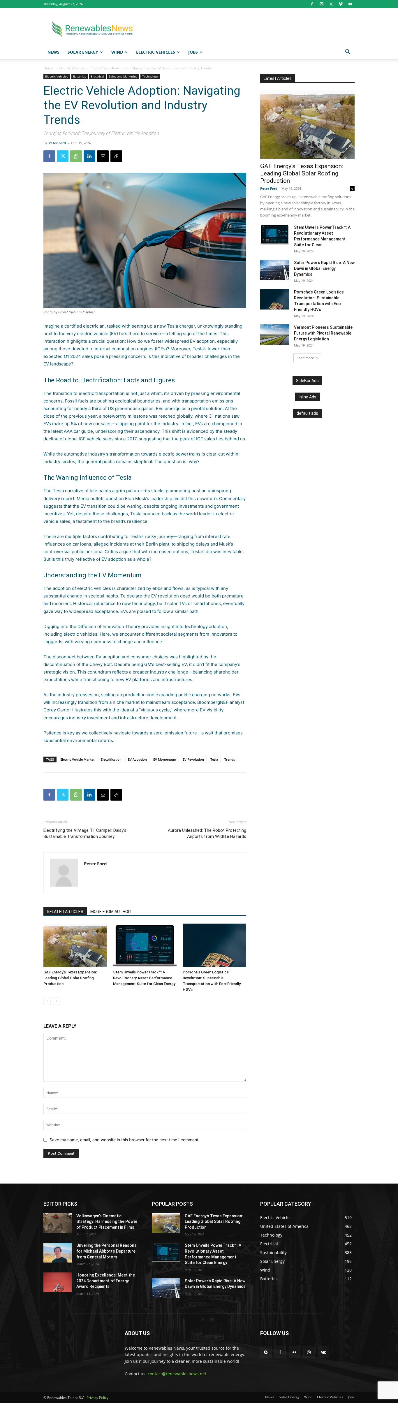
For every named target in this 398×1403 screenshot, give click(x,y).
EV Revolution (193, 759)
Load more (305, 357)
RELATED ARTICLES (65, 911)
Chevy (96, 664)
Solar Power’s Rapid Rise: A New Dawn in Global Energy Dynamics (324, 268)
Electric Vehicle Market (77, 759)
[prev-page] (47, 1001)
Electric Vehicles (155, 52)
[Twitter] (331, 4)
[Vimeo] (340, 4)
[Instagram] (321, 4)
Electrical (97, 76)
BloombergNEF (212, 702)
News (53, 52)
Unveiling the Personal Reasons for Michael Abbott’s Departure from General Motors (106, 1251)
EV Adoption (137, 759)
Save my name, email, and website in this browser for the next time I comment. (125, 1139)
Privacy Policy (97, 1397)
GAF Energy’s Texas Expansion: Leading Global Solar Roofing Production (70, 978)
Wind (117, 52)
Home (48, 68)
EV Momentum (164, 759)
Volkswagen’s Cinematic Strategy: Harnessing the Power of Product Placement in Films (107, 1222)
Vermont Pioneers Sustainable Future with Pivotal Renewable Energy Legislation (323, 333)
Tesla (172, 326)
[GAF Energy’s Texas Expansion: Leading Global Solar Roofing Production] (75, 945)
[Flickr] (294, 1352)
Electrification (111, 759)
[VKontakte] (323, 1352)
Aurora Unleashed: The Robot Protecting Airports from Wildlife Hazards (207, 833)
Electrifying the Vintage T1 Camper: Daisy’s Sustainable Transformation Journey (84, 833)
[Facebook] (311, 4)
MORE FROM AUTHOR (110, 911)
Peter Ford (57, 143)
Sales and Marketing (123, 76)
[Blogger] (266, 1352)
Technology (150, 76)
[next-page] (56, 1001)
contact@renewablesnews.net (177, 1373)
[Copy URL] (116, 156)
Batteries (79, 76)
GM (147, 664)
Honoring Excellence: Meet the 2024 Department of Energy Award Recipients (105, 1281)
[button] (348, 52)
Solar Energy (83, 52)
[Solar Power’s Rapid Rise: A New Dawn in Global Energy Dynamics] (274, 270)
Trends (229, 759)
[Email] (103, 156)
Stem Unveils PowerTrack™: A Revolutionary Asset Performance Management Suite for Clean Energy (144, 978)
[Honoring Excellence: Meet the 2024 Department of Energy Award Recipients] (57, 1282)
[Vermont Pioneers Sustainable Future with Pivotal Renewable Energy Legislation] (274, 334)
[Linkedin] (89, 156)
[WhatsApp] (76, 156)
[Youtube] (350, 4)
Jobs (193, 52)
